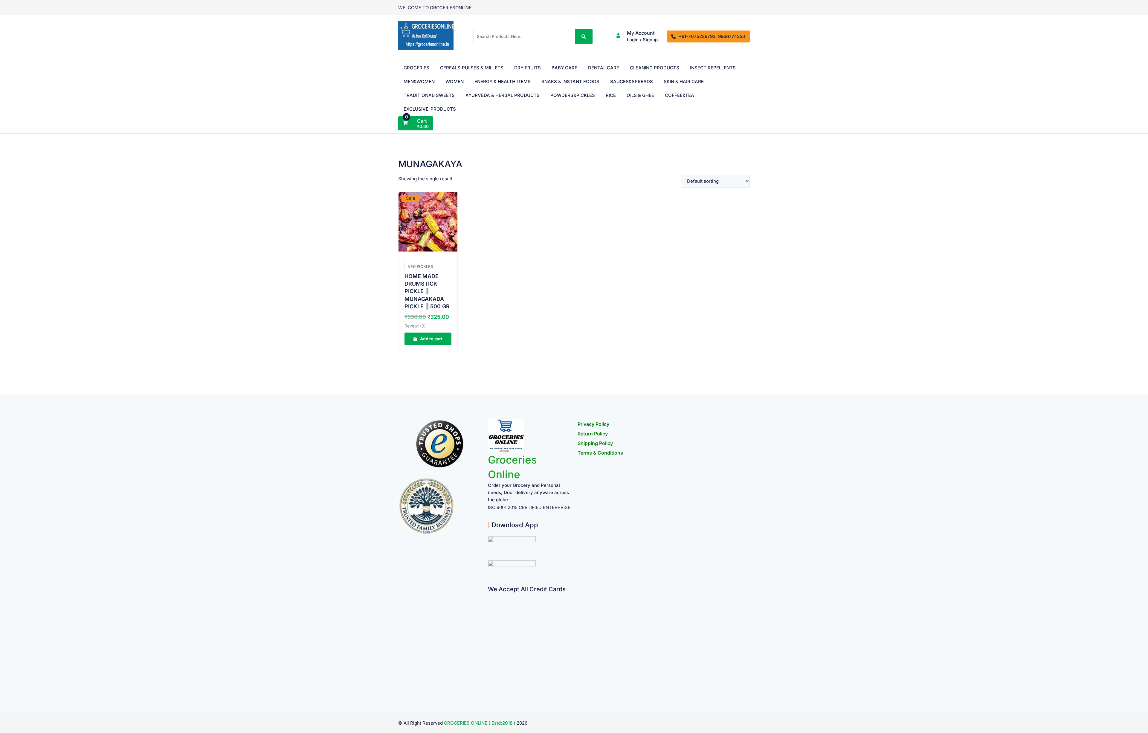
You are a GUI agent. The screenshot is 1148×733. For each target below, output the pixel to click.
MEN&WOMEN (475, 81)
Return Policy (593, 434)
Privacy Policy (593, 424)
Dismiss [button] (681, 8)
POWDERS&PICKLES (632, 95)
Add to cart (431, 338)
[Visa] (490, 620)
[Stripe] (490, 667)
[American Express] (490, 597)
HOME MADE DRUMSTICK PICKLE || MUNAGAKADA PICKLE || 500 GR (427, 291)
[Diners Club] (490, 643)
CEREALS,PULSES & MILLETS (476, 68)
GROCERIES (416, 68)
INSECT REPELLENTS (426, 81)
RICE (670, 95)
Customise (39, 708)
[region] (78, 684)
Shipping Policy (595, 443)
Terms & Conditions (600, 453)
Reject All (78, 708)
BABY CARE (569, 68)
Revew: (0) (415, 325)
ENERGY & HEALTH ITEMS (563, 81)
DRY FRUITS (532, 68)
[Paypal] (490, 632)
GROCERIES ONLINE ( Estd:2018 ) (480, 723)
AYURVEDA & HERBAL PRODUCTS (558, 95)
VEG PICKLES (420, 266)
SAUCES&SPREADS (692, 81)
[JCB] (490, 678)
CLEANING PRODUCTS (659, 68)
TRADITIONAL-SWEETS (480, 95)
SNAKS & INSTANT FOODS (631, 81)
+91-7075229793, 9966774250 (712, 36)
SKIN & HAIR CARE (424, 95)
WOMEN (515, 81)
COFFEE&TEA (418, 109)
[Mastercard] (490, 608)
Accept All (116, 708)
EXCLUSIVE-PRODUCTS (470, 109)
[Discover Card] (490, 655)
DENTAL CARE (608, 68)
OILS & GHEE (700, 95)
